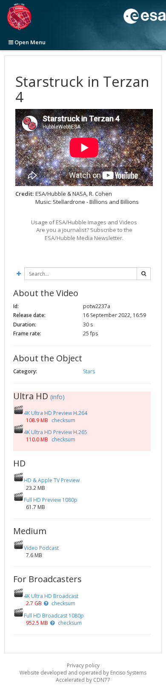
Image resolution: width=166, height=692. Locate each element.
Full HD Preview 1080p (50, 499)
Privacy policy (83, 665)
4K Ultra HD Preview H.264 (55, 413)
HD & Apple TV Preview (52, 480)
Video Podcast (41, 548)
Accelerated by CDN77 (83, 679)
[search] (144, 273)
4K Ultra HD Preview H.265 (55, 432)
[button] (46, 603)
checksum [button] (62, 420)
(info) (57, 397)
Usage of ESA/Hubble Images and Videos (84, 222)
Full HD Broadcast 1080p (54, 615)
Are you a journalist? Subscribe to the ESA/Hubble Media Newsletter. (84, 234)
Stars (89, 371)
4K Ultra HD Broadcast (51, 596)
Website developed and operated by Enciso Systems (83, 672)
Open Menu (29, 42)
